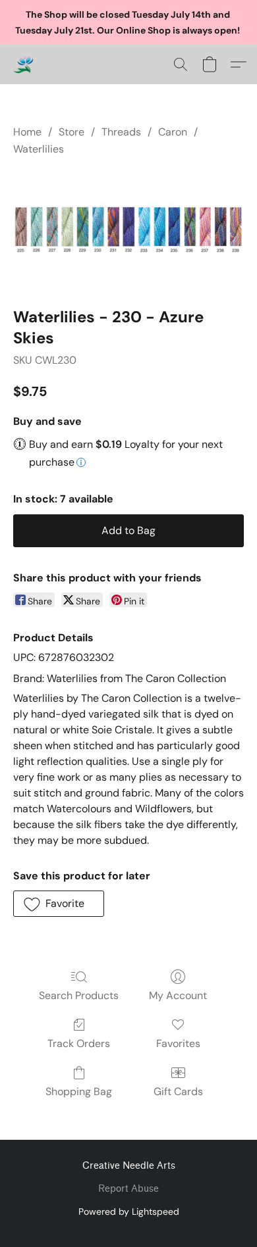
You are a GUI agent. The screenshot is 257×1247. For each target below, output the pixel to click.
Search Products (79, 995)
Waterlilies (38, 149)
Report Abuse (128, 1188)
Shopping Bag (78, 1091)
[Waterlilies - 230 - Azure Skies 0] (128, 229)
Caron (172, 132)
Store (71, 132)
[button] (24, 64)
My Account (178, 995)
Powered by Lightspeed (128, 1211)
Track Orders (78, 1043)
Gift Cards (178, 1091)
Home (27, 132)
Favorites (178, 1043)
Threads (121, 132)
